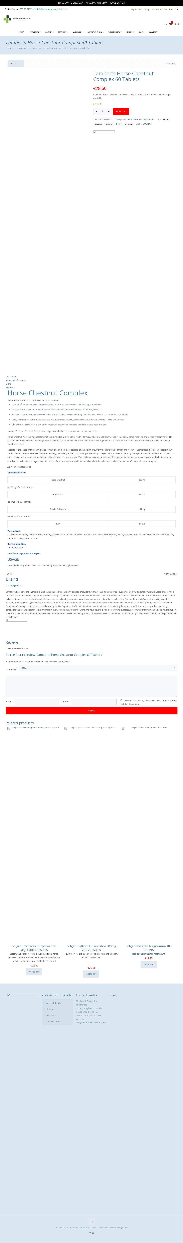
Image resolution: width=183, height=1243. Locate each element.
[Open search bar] (177, 9)
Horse (119, 124)
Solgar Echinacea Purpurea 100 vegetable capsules (34, 948)
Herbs (129, 119)
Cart (171, 9)
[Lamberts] (104, 237)
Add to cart (121, 111)
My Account (136, 9)
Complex (109, 124)
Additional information (16, 380)
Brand (8, 383)
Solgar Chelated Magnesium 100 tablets (149, 948)
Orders (49, 1009)
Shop (147, 9)
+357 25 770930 (26, 9)
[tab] (91, 376)
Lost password (53, 1021)
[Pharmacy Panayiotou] (16, 18)
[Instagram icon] (93, 1232)
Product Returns (159, 9)
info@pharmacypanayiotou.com (52, 9)
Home (8, 48)
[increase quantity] (108, 112)
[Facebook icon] (90, 1232)
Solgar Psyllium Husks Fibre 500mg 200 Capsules (91, 948)
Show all (171, 63)
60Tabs (166, 119)
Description (11, 376)
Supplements (22, 48)
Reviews (10, 387)
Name (9, 701)
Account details (53, 1003)
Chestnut (98, 124)
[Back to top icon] (91, 1221)
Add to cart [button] (34, 971)
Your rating (12, 669)
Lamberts (129, 124)
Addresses (51, 1015)
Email (66, 701)
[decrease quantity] (96, 112)
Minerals (37, 48)
